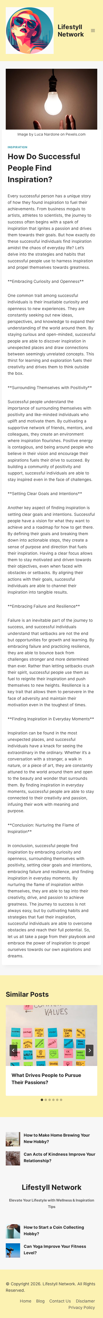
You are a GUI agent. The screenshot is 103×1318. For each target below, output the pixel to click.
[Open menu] (92, 30)
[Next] (89, 1050)
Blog (40, 1301)
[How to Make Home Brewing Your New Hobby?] (13, 1139)
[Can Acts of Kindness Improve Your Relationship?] (13, 1158)
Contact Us (60, 1301)
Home (25, 1301)
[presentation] (51, 1035)
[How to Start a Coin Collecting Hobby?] (13, 1231)
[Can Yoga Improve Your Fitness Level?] (13, 1250)
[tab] (42, 1100)
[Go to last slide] (13, 1050)
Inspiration (18, 147)
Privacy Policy (82, 1307)
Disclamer (85, 1301)
